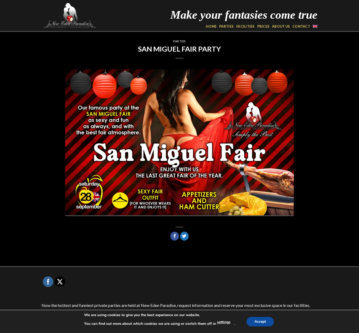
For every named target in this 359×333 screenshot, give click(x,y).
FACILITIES (245, 26)
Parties (179, 41)
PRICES (263, 26)
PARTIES (226, 26)
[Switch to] (315, 26)
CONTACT (301, 26)
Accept (260, 321)
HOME (211, 26)
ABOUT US (281, 26)
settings (223, 322)
